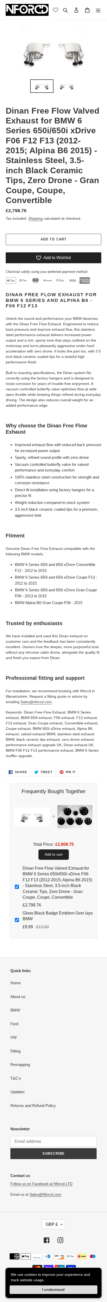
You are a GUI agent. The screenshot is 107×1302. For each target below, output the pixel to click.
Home (15, 983)
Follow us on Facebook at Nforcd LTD (41, 1184)
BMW (15, 1010)
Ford (14, 1024)
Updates (17, 1092)
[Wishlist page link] (55, 9)
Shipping (35, 218)
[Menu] (98, 10)
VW (13, 1037)
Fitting (15, 1051)
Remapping (20, 1064)
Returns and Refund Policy (33, 1105)
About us (17, 996)
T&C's (15, 1078)
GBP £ (52, 1224)
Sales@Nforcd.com (45, 1194)
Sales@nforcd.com (36, 702)
